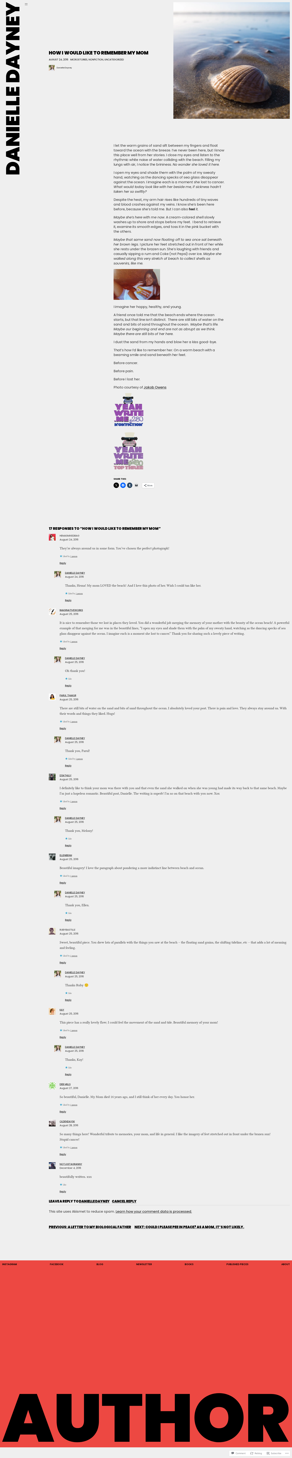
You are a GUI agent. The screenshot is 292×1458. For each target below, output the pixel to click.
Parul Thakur (68, 695)
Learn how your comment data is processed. (154, 1211)
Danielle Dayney (64, 67)
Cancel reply (124, 1201)
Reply (63, 563)
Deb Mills (65, 1084)
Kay (62, 1009)
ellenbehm (66, 855)
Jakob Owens (155, 387)
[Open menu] (26, 4)
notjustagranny (71, 1164)
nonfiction (96, 59)
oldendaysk (67, 1121)
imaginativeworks (71, 610)
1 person (73, 556)
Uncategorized (114, 59)
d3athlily (65, 775)
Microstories (78, 59)
